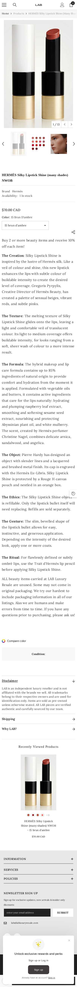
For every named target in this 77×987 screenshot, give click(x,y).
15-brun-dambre (28, 815)
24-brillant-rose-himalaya (42, 815)
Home (5, 13)
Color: (17, 217)
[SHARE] (72, 232)
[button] (64, 124)
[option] (38, 74)
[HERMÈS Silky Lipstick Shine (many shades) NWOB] (38, 782)
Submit (62, 912)
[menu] (4, 5)
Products (18, 13)
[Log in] (62, 5)
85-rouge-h (33, 815)
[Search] (15, 5)
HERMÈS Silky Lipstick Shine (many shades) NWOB (38, 825)
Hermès (17, 191)
